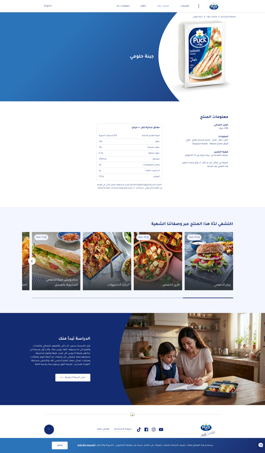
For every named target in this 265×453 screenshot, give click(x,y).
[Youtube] (161, 429)
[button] (260, 445)
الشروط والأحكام (86, 445)
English (48, 6)
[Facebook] (146, 429)
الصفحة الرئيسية (228, 17)
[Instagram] (153, 429)
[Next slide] (32, 261)
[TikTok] (138, 429)
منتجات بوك (211, 17)
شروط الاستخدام (123, 429)
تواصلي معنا (103, 429)
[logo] (214, 6)
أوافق (60, 445)
